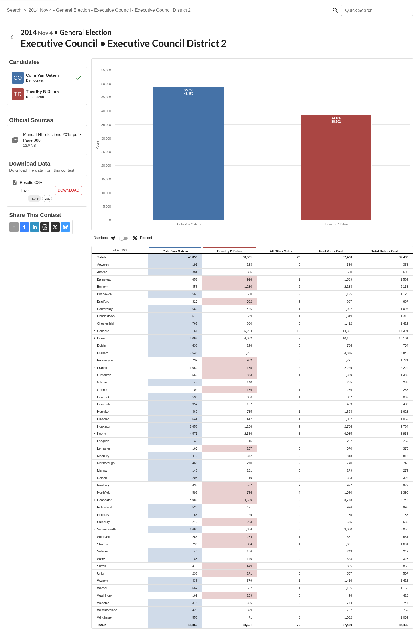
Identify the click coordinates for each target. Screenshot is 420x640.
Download (68, 190)
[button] (34, 198)
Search (14, 10)
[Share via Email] (14, 227)
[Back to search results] (12, 37)
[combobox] (377, 10)
